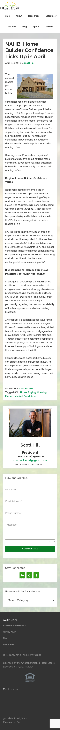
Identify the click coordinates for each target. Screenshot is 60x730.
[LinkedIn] (22, 575)
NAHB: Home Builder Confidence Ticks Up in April (29, 50)
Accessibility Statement (15, 626)
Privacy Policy (9, 632)
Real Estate (26, 388)
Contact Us (8, 644)
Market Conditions (25, 396)
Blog (5, 638)
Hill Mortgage (30, 6)
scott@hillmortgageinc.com (30, 460)
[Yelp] (29, 575)
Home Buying (28, 392)
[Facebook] (36, 575)
